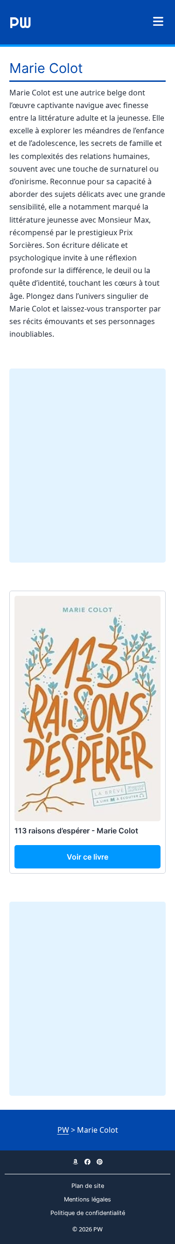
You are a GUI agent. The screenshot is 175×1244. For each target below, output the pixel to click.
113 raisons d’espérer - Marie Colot (76, 830)
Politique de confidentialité (87, 1212)
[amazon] (75, 1161)
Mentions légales (87, 1199)
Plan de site (87, 1185)
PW (20, 22)
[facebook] (87, 1161)
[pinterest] (100, 1161)
